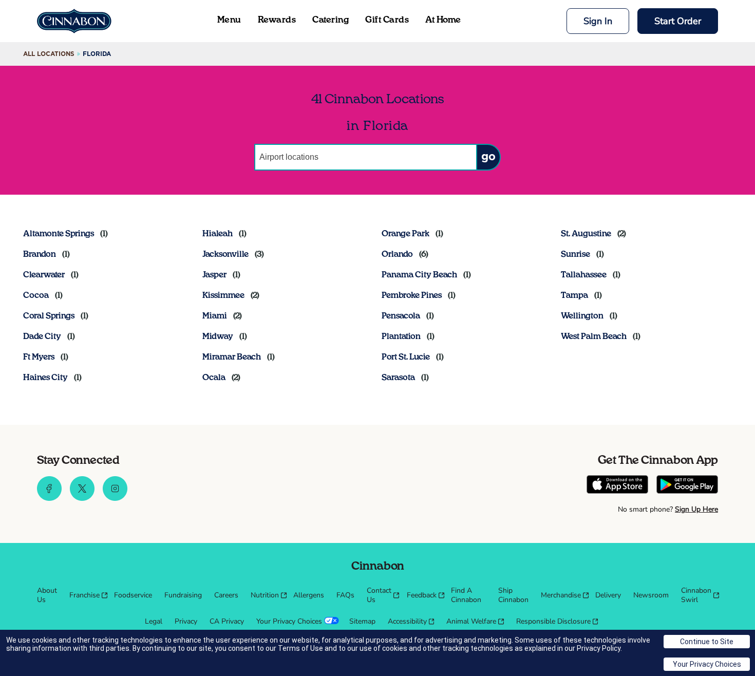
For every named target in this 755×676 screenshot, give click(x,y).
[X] (82, 498)
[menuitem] (47, 595)
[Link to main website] (74, 21)
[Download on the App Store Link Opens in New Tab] (617, 485)
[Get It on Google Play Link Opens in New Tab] (687, 485)
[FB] (49, 498)
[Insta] (115, 498)
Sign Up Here (696, 509)
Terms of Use (300, 648)
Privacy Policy (598, 648)
